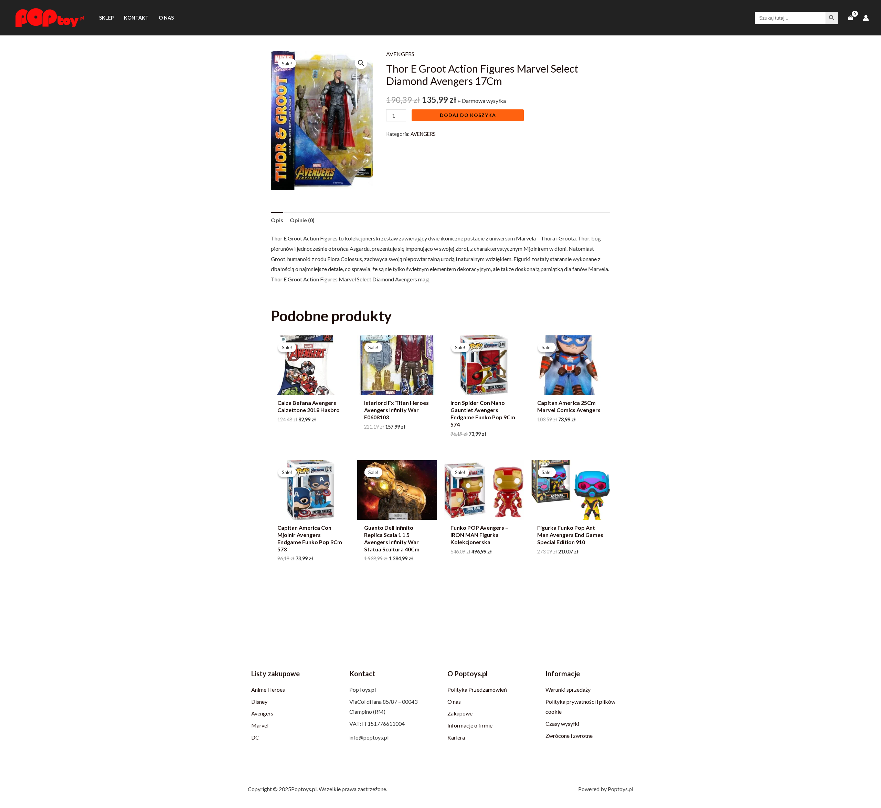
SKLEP (106, 18)
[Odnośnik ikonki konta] (866, 18)
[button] (361, 63)
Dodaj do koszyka (468, 115)
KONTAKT (136, 18)
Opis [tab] (277, 220)
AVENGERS (400, 54)
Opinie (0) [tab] (302, 220)
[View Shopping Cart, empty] (850, 17)
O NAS (166, 18)
